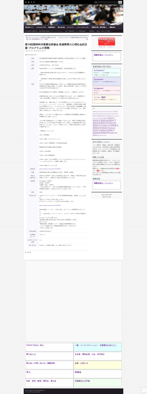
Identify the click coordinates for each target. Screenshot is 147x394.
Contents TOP (41, 27)
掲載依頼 (112, 27)
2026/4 (112, 128)
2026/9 (105, 132)
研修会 (78, 372)
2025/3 (106, 118)
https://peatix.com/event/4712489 (49, 169)
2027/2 (104, 135)
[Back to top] (143, 384)
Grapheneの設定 (36, 392)
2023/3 (99, 116)
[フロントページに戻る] (73, 15)
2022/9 (101, 113)
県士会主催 (61, 27)
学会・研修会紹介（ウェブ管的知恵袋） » (76, 31)
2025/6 (104, 120)
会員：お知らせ (81, 363)
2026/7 (111, 130)
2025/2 (101, 118)
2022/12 (113, 113)
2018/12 (99, 111)
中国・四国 (33, 50)
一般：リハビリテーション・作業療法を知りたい (96, 345)
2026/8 (96, 132)
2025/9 (104, 123)
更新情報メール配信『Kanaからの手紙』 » (100, 31)
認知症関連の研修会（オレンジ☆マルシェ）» (51, 31)
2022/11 (109, 113)
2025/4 (111, 118)
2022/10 (105, 113)
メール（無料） (100, 97)
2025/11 (97, 125)
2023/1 (116, 113)
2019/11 (103, 111)
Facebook (98, 79)
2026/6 (103, 130)
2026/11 (96, 135)
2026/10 (113, 133)
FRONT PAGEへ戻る (35, 345)
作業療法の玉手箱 (82, 381)
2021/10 (107, 111)
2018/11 (95, 111)
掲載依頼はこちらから (103, 55)
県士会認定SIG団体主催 (31, 31)
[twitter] (29, 2)
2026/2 (29, 252)
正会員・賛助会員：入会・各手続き (90, 354)
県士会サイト (29, 27)
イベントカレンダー (83, 27)
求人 (28, 372)
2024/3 (113, 116)
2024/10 (117, 116)
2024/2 (109, 116)
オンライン (70, 27)
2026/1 (114, 125)
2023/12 (104, 116)
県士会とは (31, 354)
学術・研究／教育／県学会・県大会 (41, 381)
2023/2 (95, 116)
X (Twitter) (98, 70)
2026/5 (96, 130)
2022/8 (97, 113)
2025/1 (97, 118)
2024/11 (94, 118)
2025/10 (112, 123)
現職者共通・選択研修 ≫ (99, 27)
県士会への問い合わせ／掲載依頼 (40, 363)
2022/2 (116, 111)
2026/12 (101, 135)
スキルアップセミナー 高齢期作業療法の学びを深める (73, 37)
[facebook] (31, 2)
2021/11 (112, 111)
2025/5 (96, 120)
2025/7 (112, 120)
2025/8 (96, 123)
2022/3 (94, 113)
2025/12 (106, 125)
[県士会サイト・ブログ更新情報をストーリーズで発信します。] (34, 2)
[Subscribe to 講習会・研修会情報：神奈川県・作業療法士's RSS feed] (26, 2)
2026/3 (105, 127)
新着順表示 (51, 27)
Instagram (98, 88)
